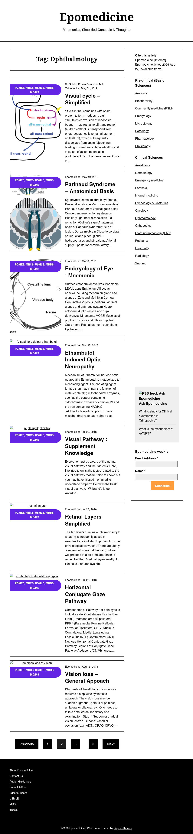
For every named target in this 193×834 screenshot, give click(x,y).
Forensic (141, 188)
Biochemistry (143, 101)
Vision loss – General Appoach (87, 677)
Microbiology (143, 123)
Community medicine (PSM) (154, 108)
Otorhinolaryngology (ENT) (153, 233)
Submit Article (18, 787)
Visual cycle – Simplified (82, 99)
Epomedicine (96, 16)
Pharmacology (145, 138)
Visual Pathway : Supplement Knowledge (86, 446)
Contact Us (16, 776)
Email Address (146, 458)
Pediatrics (142, 240)
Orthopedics (143, 225)
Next (111, 743)
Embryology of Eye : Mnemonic (89, 271)
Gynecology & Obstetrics (151, 203)
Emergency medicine (149, 180)
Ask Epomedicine (153, 403)
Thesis (14, 810)
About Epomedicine (21, 770)
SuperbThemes (123, 828)
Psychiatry (142, 248)
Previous (26, 743)
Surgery (140, 263)
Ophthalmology (145, 218)
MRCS (13, 804)
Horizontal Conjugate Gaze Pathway (85, 594)
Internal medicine (146, 195)
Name (140, 471)
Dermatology (143, 173)
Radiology (142, 255)
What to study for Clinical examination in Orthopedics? (155, 415)
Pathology (142, 131)
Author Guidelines (20, 781)
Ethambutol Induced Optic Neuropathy (82, 359)
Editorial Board (18, 793)
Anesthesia (142, 165)
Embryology (143, 116)
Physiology (142, 146)
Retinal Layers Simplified (83, 520)
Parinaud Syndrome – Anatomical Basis (90, 187)
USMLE (14, 798)
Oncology (141, 210)
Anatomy (141, 93)
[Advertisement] (157, 328)
